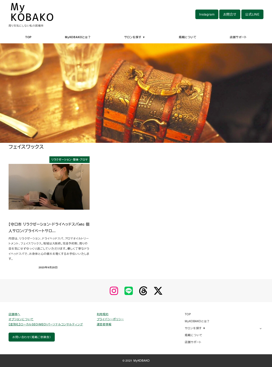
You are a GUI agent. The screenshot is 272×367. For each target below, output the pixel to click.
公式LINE (252, 14)
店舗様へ (14, 314)
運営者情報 (104, 324)
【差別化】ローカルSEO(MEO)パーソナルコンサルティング (46, 324)
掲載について (194, 335)
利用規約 (103, 314)
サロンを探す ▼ (195, 328)
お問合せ (230, 14)
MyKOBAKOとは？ (197, 321)
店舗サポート (193, 342)
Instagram (206, 14)
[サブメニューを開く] (260, 328)
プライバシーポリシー (110, 319)
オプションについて (21, 319)
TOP (188, 314)
